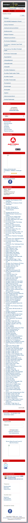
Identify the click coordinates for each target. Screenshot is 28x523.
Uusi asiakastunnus (14, 433)
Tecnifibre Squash (8, 76)
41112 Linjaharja (10, 326)
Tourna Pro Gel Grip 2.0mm (13, 375)
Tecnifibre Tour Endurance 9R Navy (15, 263)
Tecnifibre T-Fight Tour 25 (12, 352)
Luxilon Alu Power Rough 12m (13, 315)
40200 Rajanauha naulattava (13, 373)
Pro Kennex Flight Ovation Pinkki (14, 314)
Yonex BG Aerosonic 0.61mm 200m (15, 355)
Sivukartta (6, 126)
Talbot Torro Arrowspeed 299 (13, 270)
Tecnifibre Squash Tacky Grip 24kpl (15, 327)
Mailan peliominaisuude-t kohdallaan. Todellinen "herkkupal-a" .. (13, 171)
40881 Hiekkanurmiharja (12, 283)
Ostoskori (7, 198)
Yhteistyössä (8, 134)
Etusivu (6, 11)
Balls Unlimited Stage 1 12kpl (13, 259)
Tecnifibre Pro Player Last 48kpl (14, 285)
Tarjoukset (6, 497)
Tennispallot (7, 89)
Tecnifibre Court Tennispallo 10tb (14, 381)
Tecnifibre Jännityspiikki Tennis (13, 358)
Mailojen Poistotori (8, 34)
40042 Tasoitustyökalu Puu (12, 329)
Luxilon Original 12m (11, 275)
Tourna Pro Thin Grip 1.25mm (13, 322)
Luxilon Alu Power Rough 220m (14, 277)
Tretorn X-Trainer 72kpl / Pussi (13, 286)
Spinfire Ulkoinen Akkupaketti (13, 299)
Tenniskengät (7, 86)
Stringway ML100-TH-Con (12, 212)
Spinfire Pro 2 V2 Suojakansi (13, 340)
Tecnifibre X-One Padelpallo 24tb (14, 353)
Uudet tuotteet (8, 436)
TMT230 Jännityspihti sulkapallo (14, 349)
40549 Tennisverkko (11, 316)
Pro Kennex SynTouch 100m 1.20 (14, 231)
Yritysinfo (6, 125)
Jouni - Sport (18, 516)
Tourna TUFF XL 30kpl (11, 382)
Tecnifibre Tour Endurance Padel (14, 338)
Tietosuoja (6, 487)
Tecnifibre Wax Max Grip (12, 266)
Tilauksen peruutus (8, 131)
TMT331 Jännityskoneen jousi (13, 374)
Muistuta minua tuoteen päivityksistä (15, 478)
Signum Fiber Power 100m (12, 363)
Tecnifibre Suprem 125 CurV (13, 218)
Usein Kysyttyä (8, 129)
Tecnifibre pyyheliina (11, 333)
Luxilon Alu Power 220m (12, 278)
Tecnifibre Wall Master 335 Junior (14, 219)
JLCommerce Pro (7, 518)
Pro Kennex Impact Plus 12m (13, 229)
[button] (12, 8)
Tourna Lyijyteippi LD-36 (12, 330)
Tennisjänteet (7, 83)
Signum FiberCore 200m (12, 249)
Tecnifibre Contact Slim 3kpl (13, 393)
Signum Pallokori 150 (11, 251)
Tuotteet (12, 11)
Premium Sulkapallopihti (12, 301)
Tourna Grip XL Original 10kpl (13, 216)
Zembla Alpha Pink (10, 332)
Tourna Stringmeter (10, 364)
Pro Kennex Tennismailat (10, 53)
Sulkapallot (7, 66)
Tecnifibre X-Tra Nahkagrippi (13, 337)
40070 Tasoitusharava (11, 279)
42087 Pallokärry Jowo (11, 248)
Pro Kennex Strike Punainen (13, 224)
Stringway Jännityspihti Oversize (14, 396)
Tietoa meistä (7, 489)
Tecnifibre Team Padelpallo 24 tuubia (15, 341)
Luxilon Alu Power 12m (11, 274)
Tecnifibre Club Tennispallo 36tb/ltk (14, 348)
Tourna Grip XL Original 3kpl (13, 388)
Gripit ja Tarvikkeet (9, 24)
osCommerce (17, 519)
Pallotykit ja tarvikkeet (9, 37)
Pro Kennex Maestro (11, 230)
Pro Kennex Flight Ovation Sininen (14, 399)
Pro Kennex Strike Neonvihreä (13, 404)
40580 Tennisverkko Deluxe (13, 386)
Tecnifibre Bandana (10, 312)
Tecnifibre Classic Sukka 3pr (13, 264)
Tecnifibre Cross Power (11, 362)
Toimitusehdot (7, 121)
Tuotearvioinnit (8, 153)
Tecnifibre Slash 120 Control (13, 360)
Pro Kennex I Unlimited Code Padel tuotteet (13, 45)
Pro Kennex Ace (10, 220)
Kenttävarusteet (8, 31)
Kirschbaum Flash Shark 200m (13, 246)
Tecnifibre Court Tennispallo (13, 292)
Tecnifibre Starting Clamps (12, 395)
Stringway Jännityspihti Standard (14, 311)
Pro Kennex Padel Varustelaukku (14, 336)
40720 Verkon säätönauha (12, 385)
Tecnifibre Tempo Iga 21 (12, 207)
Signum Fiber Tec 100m (12, 255)
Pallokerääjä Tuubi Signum (12, 252)
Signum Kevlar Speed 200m (13, 253)
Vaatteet (6, 93)
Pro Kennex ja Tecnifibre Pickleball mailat (13, 49)
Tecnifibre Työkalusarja (11, 397)
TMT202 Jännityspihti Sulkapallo (14, 359)
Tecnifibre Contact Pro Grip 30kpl (14, 282)
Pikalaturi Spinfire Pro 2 (12, 356)
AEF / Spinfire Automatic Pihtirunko (14, 293)
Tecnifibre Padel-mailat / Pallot (11, 73)
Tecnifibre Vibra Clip (11, 369)
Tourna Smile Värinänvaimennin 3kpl (15, 392)
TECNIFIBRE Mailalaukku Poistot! (13, 21)
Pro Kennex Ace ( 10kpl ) (12, 240)
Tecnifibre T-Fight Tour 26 (12, 351)
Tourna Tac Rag (10, 378)
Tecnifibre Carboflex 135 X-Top (13, 323)
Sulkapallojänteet (8, 60)
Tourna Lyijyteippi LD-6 (11, 334)
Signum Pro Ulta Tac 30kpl (12, 345)
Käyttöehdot (7, 128)
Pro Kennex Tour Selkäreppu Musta (15, 238)
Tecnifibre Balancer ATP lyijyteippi (14, 371)
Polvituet (6, 18)
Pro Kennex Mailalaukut (10, 41)
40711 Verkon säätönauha (12, 347)
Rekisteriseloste (8, 123)
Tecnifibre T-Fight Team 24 (12, 403)
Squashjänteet (7, 57)
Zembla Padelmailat (9, 99)
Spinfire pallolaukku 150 (12, 294)
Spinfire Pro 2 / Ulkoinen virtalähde (14, 296)
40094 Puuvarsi (10, 325)
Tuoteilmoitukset (9, 474)
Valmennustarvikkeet (9, 96)
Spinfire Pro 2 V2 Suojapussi (13, 300)
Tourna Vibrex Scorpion (11, 377)
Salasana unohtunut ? (14, 431)
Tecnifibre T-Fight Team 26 (12, 370)
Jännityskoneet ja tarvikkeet (11, 28)
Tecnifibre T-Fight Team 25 (12, 321)
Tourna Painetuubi (10, 380)
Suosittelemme (7, 500)
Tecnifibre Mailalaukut (9, 70)
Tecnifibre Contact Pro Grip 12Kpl (14, 281)
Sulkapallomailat (8, 63)
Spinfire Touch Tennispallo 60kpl (14, 297)
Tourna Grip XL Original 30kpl (13, 384)
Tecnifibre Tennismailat (10, 79)
